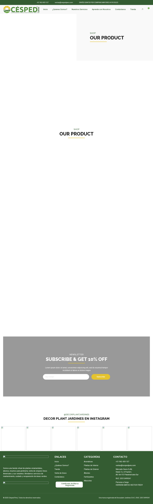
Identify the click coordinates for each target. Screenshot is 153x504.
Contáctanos (120, 9)
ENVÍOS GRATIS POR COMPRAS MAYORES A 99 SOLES (98, 2)
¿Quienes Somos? (59, 9)
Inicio (45, 9)
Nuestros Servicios (79, 9)
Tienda (133, 9)
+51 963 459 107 (42, 2)
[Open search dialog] (142, 9)
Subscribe (101, 377)
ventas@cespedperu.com (64, 2)
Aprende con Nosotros (101, 9)
